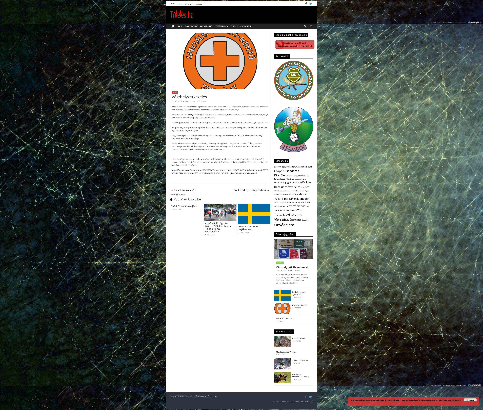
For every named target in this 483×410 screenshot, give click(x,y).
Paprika (283, 202)
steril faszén (278, 206)
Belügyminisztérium (290, 167)
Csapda (279, 171)
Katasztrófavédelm (287, 187)
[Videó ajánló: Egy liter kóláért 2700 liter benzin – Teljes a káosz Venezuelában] (220, 205)
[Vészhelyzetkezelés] (282, 304)
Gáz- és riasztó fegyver (298, 179)
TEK (284, 206)
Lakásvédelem (293, 195)
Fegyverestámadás (301, 175)
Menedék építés (298, 338)
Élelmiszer (295, 219)
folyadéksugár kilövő (282, 179)
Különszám (284, 195)
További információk (454, 400)
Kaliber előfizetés (307, 401)
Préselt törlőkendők (183, 190)
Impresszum (275, 401)
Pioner (289, 202)
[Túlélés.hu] (172, 26)
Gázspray (279, 182)
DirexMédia (281, 175)
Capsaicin (302, 166)
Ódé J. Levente (190, 101)
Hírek (179, 26)
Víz (289, 214)
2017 (275, 167)
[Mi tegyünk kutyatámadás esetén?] (283, 373)
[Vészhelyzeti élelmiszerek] (293, 240)
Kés (307, 187)
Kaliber (306, 182)
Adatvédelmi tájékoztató (290, 401)
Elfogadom (470, 400)
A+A (279, 167)
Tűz (299, 210)
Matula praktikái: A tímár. (286, 352)
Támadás (278, 210)
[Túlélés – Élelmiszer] (283, 359)
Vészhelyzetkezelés (299, 305)
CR (309, 167)
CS (311, 167)
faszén (291, 176)
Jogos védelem (293, 182)
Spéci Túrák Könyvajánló (184, 206)
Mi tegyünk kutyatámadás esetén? (301, 375)
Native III (277, 202)
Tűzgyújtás (280, 215)
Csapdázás (292, 171)
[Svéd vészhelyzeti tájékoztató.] (254, 205)
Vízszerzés (297, 215)
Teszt (307, 206)
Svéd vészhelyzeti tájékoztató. (189, 3)
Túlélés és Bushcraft (241, 26)
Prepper (294, 202)
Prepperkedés (221, 26)
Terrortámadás (295, 206)
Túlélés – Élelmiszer (300, 360)
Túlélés (279, 263)
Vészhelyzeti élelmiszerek (292, 267)
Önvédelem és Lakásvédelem (198, 26)
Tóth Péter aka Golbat (289, 210)
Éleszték (305, 220)
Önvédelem (284, 224)
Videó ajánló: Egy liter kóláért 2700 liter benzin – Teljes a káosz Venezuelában (219, 227)
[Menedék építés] (283, 337)
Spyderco (308, 202)
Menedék (303, 199)
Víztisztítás (281, 219)
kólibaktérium (279, 191)
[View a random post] (310, 26)
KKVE (302, 188)
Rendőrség (301, 202)
